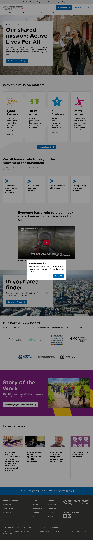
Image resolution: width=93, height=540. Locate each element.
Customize (34, 276)
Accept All (58, 276)
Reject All (47, 276)
